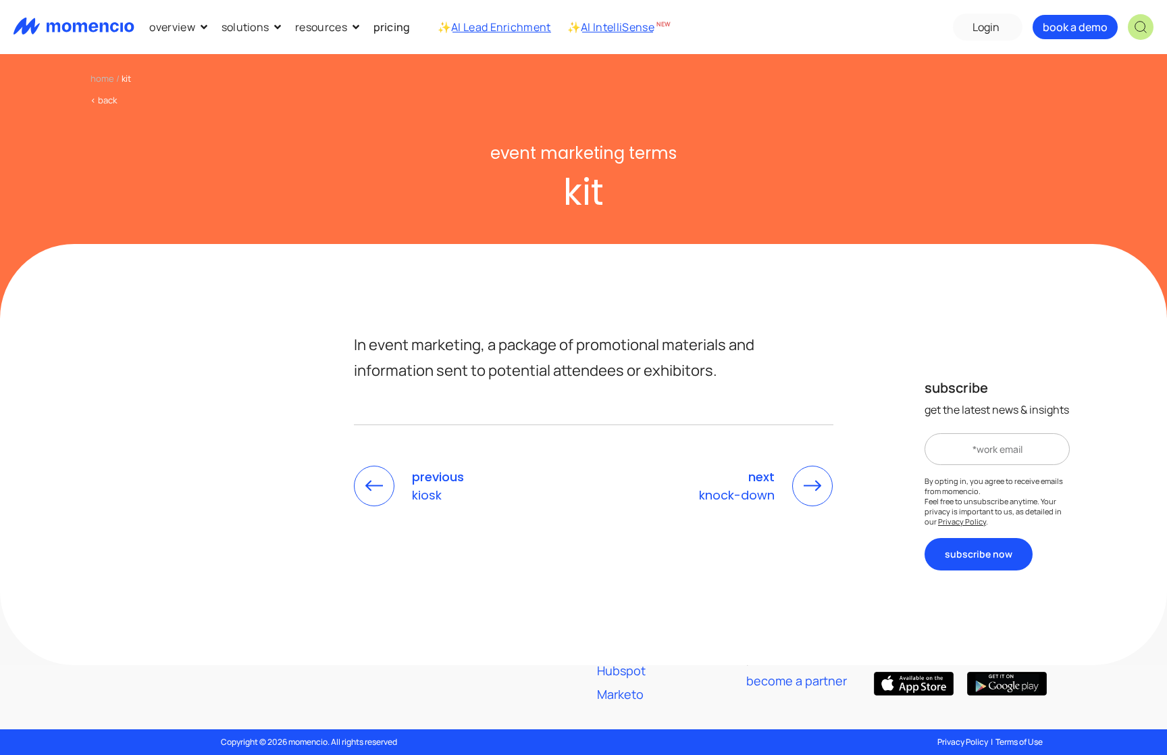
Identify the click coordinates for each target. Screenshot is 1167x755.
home (102, 78)
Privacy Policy (962, 521)
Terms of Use (1019, 742)
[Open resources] (356, 27)
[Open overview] (204, 27)
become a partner (796, 681)
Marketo (620, 694)
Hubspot (621, 670)
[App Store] (914, 684)
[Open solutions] (277, 27)
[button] (1140, 27)
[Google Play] (1007, 684)
